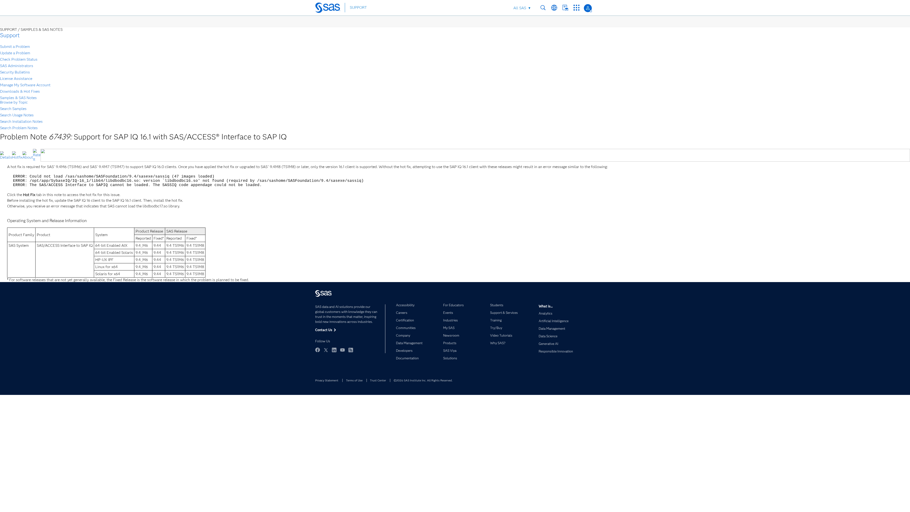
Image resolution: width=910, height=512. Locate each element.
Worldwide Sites (554, 8)
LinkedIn (334, 349)
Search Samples (13, 108)
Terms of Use (354, 380)
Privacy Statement (326, 380)
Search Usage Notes (17, 115)
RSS (350, 349)
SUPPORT (358, 7)
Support (10, 35)
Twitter (325, 349)
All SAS (519, 8)
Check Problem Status (18, 59)
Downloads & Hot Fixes (20, 91)
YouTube (342, 349)
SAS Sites (576, 8)
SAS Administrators (16, 66)
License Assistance (16, 78)
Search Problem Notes (19, 128)
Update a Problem (15, 53)
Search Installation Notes (21, 121)
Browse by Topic (14, 102)
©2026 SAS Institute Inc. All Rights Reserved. (423, 380)
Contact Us (565, 8)
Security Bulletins (15, 72)
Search (543, 8)
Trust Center (378, 380)
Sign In (588, 8)
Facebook (317, 349)
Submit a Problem (15, 46)
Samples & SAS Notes (18, 98)
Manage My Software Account (25, 85)
